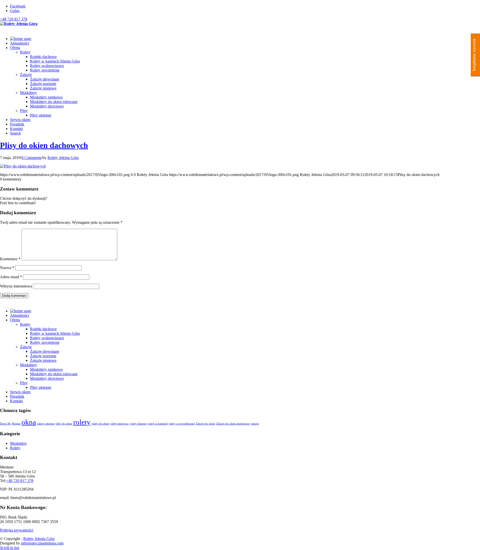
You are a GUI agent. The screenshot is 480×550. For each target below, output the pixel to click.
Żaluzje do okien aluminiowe (233, 423)
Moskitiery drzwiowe (47, 378)
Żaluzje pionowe (43, 360)
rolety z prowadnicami (182, 423)
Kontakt (16, 401)
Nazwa (7, 268)
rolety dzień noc (119, 423)
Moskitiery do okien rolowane (54, 374)
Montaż (16, 423)
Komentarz (10, 259)
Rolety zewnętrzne (45, 342)
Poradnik (17, 396)
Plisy (24, 110)
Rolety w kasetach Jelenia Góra (55, 333)
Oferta (15, 320)
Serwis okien (20, 392)
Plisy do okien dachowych (44, 145)
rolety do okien (100, 423)
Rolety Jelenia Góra (63, 158)
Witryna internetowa (16, 286)
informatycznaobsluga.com (42, 543)
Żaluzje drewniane (44, 351)
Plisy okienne (40, 387)
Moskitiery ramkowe (46, 369)
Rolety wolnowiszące (47, 338)
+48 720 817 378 (13, 19)
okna (29, 422)
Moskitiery (28, 92)
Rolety (25, 52)
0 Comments (32, 158)
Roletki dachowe (43, 329)
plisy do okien (64, 423)
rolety (81, 422)
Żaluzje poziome (43, 356)
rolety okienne (138, 423)
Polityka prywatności (16, 530)
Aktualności (19, 315)
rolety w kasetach (158, 423)
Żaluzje (26, 74)
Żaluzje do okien (205, 423)
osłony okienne (46, 423)
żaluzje (255, 423)
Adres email (11, 277)
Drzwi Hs (5, 423)
